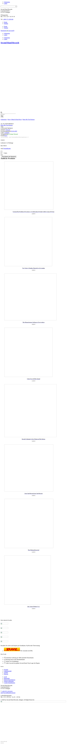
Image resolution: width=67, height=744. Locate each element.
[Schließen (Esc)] (6, 741)
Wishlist (6, 23)
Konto (5, 22)
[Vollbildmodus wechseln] (3, 741)
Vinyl (5, 135)
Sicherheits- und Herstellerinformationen (14, 137)
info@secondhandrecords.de (8, 692)
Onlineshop (7, 2)
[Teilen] (4, 741)
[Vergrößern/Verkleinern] (1, 741)
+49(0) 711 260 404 (8, 19)
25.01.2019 (14, 131)
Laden (5, 3)
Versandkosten (7, 148)
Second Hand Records (10, 43)
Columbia (6, 132)
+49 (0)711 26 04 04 (7, 691)
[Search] (2, 116)
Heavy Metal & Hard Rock (15, 119)
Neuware (7, 129)
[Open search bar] (1, 112)
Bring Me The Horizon (29, 119)
